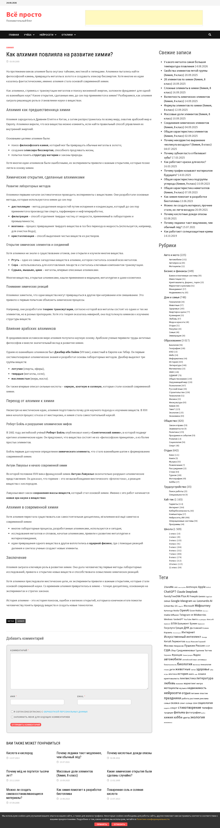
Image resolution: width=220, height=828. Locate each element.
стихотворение (189, 707)
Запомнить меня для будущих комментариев (42, 716)
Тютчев (208, 650)
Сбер (173, 650)
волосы (196, 664)
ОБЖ (171, 372)
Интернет (174, 507)
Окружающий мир (178, 382)
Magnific (180, 606)
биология (184, 664)
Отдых (172, 325)
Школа (168, 529)
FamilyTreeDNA (172, 596)
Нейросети (46, 34)
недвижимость (196, 688)
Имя (13, 696)
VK (192, 615)
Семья (172, 332)
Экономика (174, 415)
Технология (174, 395)
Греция (179, 627)
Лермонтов (178, 641)
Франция (177, 654)
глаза (166, 669)
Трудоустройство (175, 487)
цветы (186, 717)
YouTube (187, 619)
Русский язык (176, 388)
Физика (173, 399)
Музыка (173, 461)
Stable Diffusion (171, 614)
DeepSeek (191, 591)
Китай (167, 641)
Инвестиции (175, 279)
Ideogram (186, 601)
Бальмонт (183, 623)
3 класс (172, 540)
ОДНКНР (173, 375)
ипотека (173, 674)
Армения (167, 624)
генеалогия (206, 664)
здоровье (202, 669)
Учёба (27, 34)
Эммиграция (175, 335)
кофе (195, 674)
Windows (168, 619)
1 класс (172, 533)
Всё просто (24, 14)
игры (166, 674)
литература (204, 678)
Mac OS (174, 605)
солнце (189, 703)
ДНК (186, 628)
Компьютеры (175, 514)
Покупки (173, 328)
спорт (173, 707)
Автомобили (175, 259)
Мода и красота (177, 322)
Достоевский (196, 628)
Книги (172, 458)
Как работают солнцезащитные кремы (188, 231)
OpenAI (184, 610)
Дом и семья (171, 297)
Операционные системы (181, 520)
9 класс (172, 560)
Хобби (172, 481)
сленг (182, 703)
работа (185, 698)
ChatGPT (170, 591)
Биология (174, 344)
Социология (175, 442)
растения (194, 698)
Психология (175, 385)
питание (195, 693)
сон (195, 703)
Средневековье (186, 650)
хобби (178, 717)
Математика (175, 368)
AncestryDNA (182, 587)
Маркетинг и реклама (180, 285)
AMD (176, 587)
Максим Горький (198, 641)
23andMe (169, 586)
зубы (211, 670)
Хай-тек (169, 499)
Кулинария (174, 315)
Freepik (194, 596)
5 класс (172, 547)
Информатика (176, 358)
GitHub (167, 601)
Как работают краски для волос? (185, 162)
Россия (200, 645)
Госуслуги (169, 627)
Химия (10, 47)
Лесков (188, 642)
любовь (169, 683)
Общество (170, 421)
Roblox (199, 610)
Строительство (177, 392)
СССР (207, 646)
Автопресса (175, 262)
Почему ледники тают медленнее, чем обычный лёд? (79, 755)
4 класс (172, 543)
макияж (179, 683)
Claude (181, 591)
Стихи (172, 471)
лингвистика (188, 678)
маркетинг (190, 683)
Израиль (168, 632)
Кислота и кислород (19, 753)
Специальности (177, 494)
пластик (204, 693)
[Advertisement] (144, 17)
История (173, 361)
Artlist (208, 587)
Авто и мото (171, 255)
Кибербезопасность (179, 510)
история (182, 674)
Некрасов (179, 645)
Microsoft (189, 605)
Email (81, 696)
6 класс (172, 550)
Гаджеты (173, 504)
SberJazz (205, 611)
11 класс (173, 567)
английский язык (189, 660)
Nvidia (176, 610)
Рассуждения (175, 468)
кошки (202, 673)
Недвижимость (176, 292)
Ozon (192, 610)
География (174, 348)
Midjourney (202, 605)
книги (191, 674)
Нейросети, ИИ (176, 517)
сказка (175, 703)
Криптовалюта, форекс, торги (184, 282)
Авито (195, 619)
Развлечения (175, 465)
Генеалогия (175, 301)
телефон (207, 708)
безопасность (170, 664)
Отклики (67, 34)
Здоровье (174, 308)
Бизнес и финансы (175, 271)
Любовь (173, 318)
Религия (173, 438)
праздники (172, 698)
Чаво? (172, 409)
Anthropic (191, 586)
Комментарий (19, 650)
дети (172, 669)
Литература (175, 365)
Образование (172, 340)
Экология (173, 412)
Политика (174, 432)
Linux (167, 605)
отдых (186, 693)
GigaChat (209, 597)
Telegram (184, 614)
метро (199, 683)
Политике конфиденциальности (153, 819)
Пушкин (189, 645)
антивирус (202, 659)
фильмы (179, 712)
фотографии (193, 712)
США (167, 650)
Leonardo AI (204, 601)
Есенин (205, 628)
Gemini (201, 596)
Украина (167, 655)
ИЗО (171, 351)
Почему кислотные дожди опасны (129, 753)
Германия (201, 624)
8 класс (172, 557)
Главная (14, 34)
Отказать (119, 824)
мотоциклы (171, 688)
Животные (174, 305)
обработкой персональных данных (66, 711)
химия (20, 621)
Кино (171, 454)
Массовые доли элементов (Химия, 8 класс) (75, 773)
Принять (102, 824)
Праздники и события (180, 435)
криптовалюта (171, 678)
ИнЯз (171, 355)
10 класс (173, 564)
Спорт (172, 445)
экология (197, 717)
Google (175, 601)
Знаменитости (176, 428)
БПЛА (174, 623)
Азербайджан (202, 619)
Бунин (193, 623)
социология (205, 703)
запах (193, 669)
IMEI (194, 601)
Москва (168, 645)
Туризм (172, 475)
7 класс (172, 553)
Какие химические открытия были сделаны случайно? (129, 773)
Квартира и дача (177, 311)
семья (167, 703)
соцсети (167, 708)
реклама (204, 698)
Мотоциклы (175, 266)
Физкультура (175, 402)
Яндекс (197, 654)
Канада (204, 637)
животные (182, 669)
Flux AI (185, 596)
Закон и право (176, 425)
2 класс (172, 537)
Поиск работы (176, 491)
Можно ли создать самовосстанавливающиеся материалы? (24, 794)
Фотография (175, 478)
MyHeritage (168, 611)
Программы (174, 524)
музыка (183, 688)
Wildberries (200, 614)
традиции (168, 712)
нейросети (172, 693)
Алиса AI (210, 619)
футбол (203, 713)
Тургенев (200, 650)
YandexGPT (178, 619)
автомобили (173, 659)
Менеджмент (175, 289)
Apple (202, 587)
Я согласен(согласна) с (51, 711)
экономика (168, 722)
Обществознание (178, 378)
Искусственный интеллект (182, 637)
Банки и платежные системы (183, 275)
